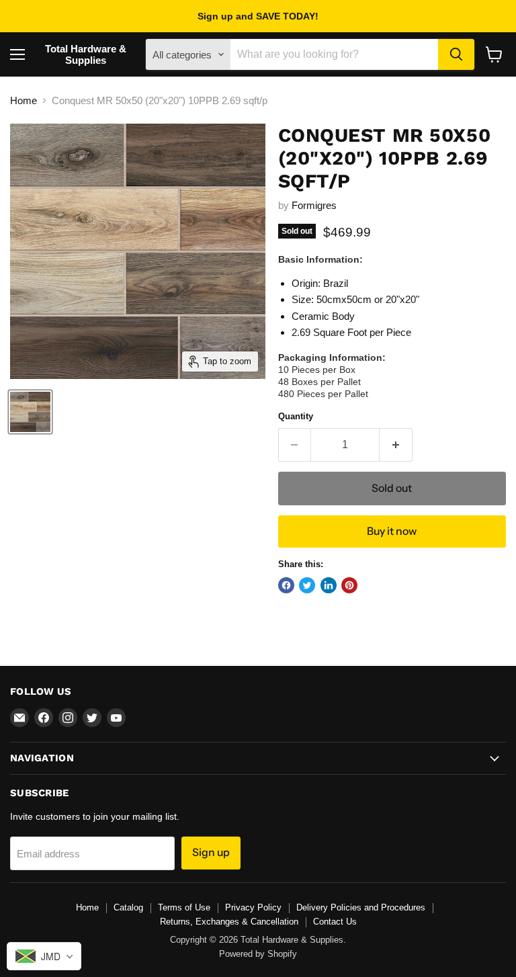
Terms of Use (184, 907)
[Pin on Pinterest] (349, 585)
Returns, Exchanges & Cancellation (229, 922)
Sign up (211, 852)
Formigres (314, 205)
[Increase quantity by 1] (396, 445)
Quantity (295, 416)
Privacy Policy (253, 907)
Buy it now (392, 531)
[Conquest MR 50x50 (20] (30, 411)
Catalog (128, 907)
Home (23, 100)
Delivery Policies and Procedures (360, 907)
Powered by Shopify (258, 954)
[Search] (456, 54)
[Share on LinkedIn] (328, 585)
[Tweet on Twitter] (307, 585)
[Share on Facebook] (286, 585)
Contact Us (335, 922)
